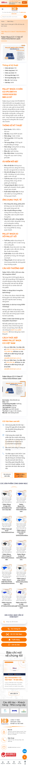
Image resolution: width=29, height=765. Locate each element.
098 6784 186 (10, 362)
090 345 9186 (19, 349)
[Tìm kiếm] (25, 16)
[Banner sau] (23, 55)
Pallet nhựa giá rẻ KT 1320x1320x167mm (7, 530)
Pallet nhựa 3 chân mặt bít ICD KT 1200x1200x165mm (22, 532)
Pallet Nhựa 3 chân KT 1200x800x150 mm (21, 557)
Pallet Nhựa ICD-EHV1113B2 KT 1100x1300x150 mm (21, 508)
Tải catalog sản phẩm (7, 475)
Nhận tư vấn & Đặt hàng (20, 475)
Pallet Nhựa (10, 21)
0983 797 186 (10, 349)
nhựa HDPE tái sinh (13, 409)
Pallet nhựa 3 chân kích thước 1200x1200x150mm (8, 581)
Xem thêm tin (14, 692)
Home (2, 21)
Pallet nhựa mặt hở (7, 502)
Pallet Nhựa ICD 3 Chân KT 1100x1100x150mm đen (7, 557)
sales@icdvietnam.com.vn (12, 358)
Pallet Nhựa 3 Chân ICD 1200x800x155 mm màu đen (7, 507)
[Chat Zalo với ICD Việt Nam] (25, 751)
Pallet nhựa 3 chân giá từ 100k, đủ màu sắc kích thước (12, 25)
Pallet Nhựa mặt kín (21, 528)
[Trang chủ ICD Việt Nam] (5, 710)
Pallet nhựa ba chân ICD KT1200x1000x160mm (9, 604)
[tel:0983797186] (25, 757)
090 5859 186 (8, 351)
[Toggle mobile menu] (2, 9)
